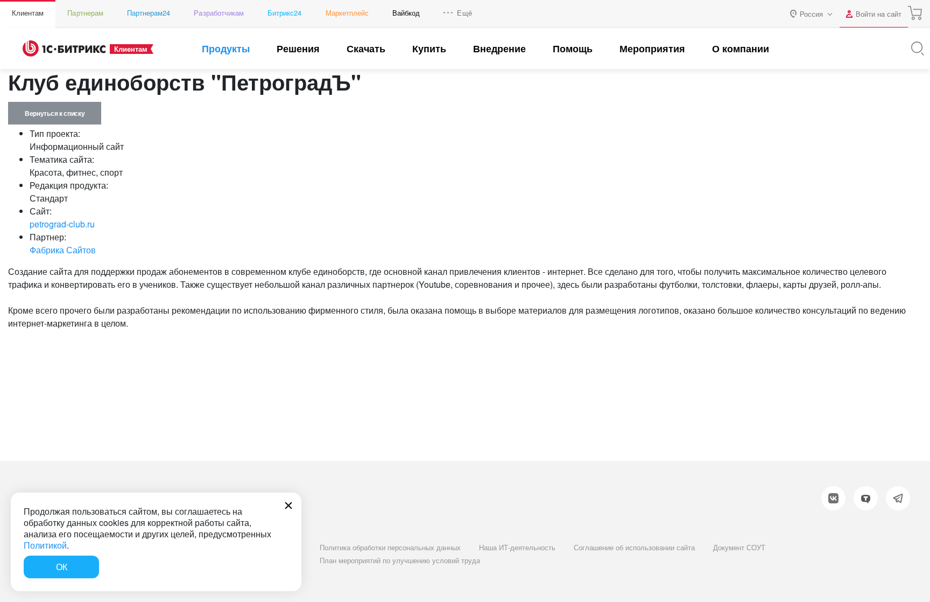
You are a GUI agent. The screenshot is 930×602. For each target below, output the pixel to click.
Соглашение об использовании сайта (634, 547)
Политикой (45, 545)
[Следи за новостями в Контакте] (833, 498)
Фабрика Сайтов (63, 250)
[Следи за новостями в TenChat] (866, 498)
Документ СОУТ (739, 547)
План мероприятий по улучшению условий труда (400, 560)
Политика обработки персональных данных (390, 547)
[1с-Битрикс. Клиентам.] (64, 48)
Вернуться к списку (54, 113)
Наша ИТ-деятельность (517, 547)
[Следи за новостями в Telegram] (898, 498)
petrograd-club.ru (62, 224)
